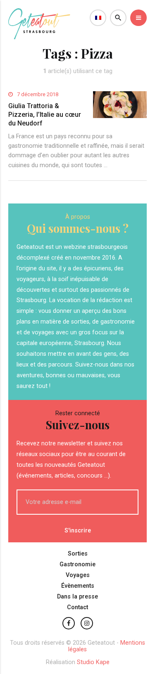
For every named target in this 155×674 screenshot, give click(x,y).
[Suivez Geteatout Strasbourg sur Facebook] (68, 623)
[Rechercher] (118, 17)
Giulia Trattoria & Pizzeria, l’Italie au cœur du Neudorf (44, 114)
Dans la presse (77, 596)
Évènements (77, 585)
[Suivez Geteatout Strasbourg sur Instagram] (87, 623)
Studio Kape (93, 662)
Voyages (78, 575)
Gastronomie (77, 564)
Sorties (78, 553)
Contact (77, 607)
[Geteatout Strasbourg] (39, 37)
